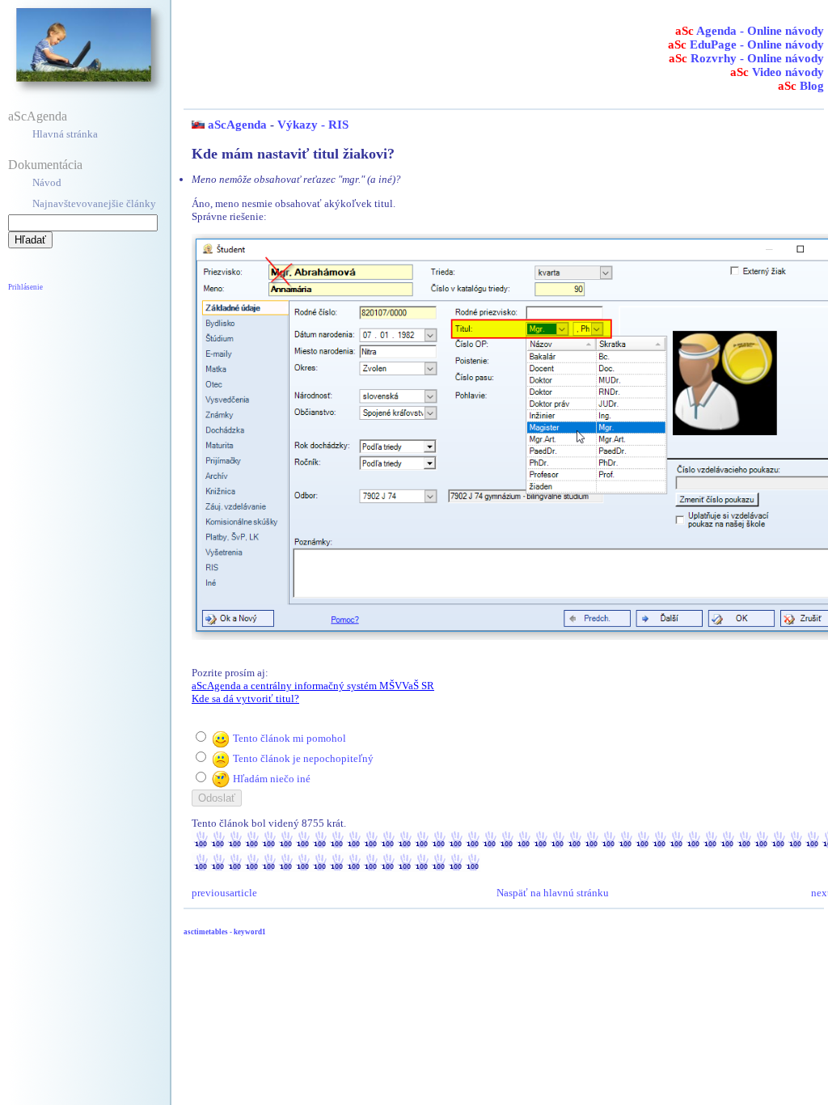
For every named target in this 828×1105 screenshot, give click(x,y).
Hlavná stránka (65, 134)
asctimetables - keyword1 (225, 932)
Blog (801, 85)
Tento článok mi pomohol (289, 738)
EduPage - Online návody (746, 44)
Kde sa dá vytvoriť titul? (245, 698)
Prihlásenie (25, 287)
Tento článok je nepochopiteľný (303, 758)
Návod (46, 182)
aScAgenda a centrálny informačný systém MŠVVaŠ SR (313, 686)
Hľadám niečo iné (271, 779)
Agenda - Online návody (749, 30)
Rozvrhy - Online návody (746, 58)
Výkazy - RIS (313, 124)
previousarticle (224, 893)
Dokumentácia (45, 164)
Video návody (777, 72)
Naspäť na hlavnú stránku (552, 893)
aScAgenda (37, 116)
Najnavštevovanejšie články (94, 203)
